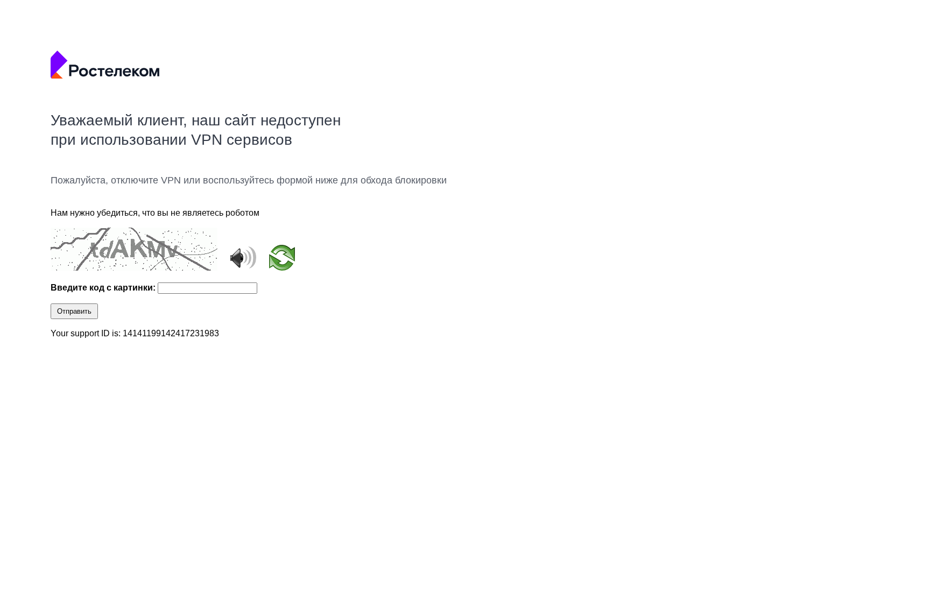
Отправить (74, 311)
